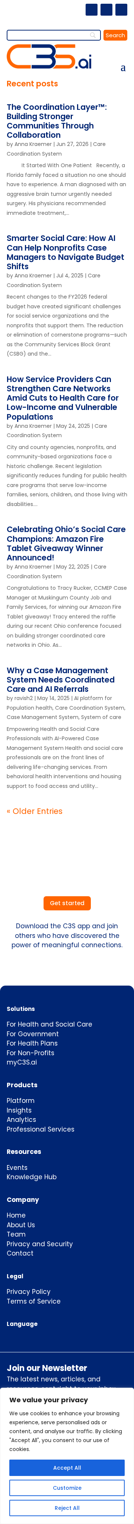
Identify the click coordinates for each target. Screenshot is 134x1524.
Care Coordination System (89, 708)
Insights (19, 1110)
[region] (67, 1456)
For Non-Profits (30, 1053)
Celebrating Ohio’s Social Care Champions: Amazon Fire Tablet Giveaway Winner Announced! (66, 543)
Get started (67, 903)
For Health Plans (32, 1043)
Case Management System (43, 717)
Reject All (67, 1508)
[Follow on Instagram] (106, 10)
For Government (33, 1034)
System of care (101, 717)
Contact (20, 1253)
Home (16, 1215)
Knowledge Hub (32, 1177)
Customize (67, 1488)
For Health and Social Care (49, 1024)
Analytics (21, 1119)
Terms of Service (34, 1301)
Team (16, 1234)
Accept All (67, 1467)
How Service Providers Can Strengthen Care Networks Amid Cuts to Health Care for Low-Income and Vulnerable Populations (63, 398)
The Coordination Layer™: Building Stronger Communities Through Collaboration (57, 121)
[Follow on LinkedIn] (121, 10)
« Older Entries (35, 811)
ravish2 (24, 698)
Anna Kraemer (33, 144)
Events (17, 1167)
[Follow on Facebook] (92, 10)
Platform (21, 1100)
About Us (21, 1225)
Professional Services (40, 1129)
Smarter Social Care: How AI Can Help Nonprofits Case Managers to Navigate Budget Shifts (65, 252)
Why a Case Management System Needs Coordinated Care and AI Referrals (61, 679)
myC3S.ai (22, 1062)
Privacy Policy (29, 1291)
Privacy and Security (40, 1244)
